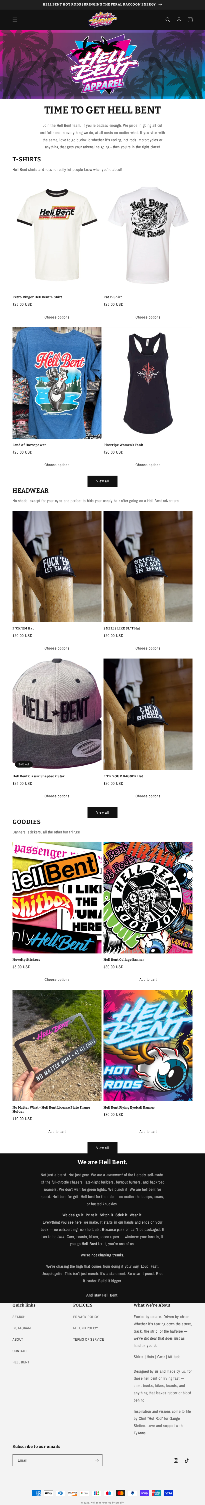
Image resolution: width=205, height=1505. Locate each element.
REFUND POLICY (85, 1328)
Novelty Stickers (26, 959)
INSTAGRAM (21, 1328)
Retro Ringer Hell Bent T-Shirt (37, 297)
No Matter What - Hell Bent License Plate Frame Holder (51, 1110)
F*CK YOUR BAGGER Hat (123, 776)
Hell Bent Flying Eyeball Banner (129, 1107)
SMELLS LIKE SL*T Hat (122, 628)
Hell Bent (96, 1502)
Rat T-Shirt (113, 297)
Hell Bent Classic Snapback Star (38, 776)
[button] (15, 19)
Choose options (57, 317)
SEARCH (19, 1317)
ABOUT (17, 1339)
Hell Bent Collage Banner (124, 959)
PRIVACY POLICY (86, 1317)
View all (102, 481)
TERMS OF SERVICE (88, 1339)
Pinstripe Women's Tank (123, 445)
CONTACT (19, 1351)
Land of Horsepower (29, 445)
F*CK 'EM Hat (23, 628)
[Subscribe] (96, 1460)
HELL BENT (20, 1362)
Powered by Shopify (113, 1502)
